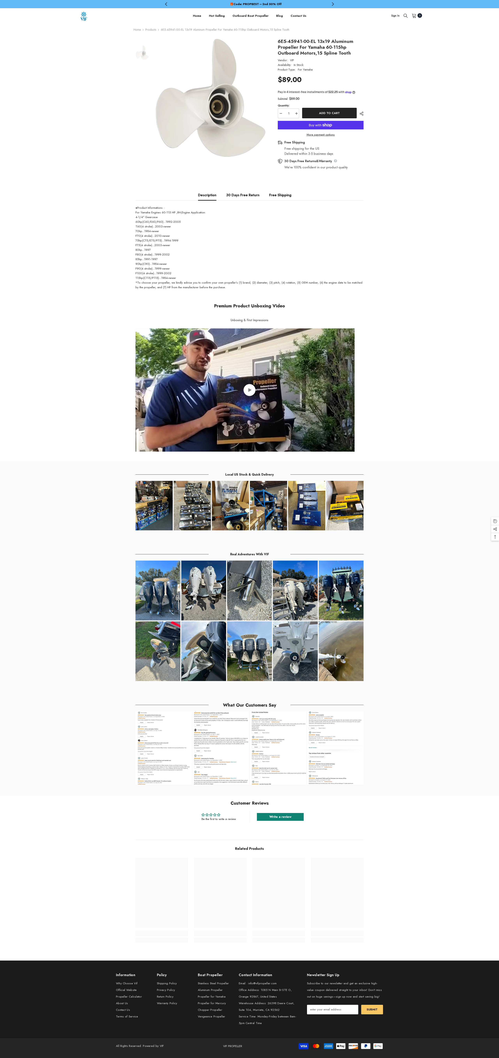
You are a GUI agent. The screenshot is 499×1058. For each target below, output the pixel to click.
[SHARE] (360, 113)
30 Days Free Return (242, 195)
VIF (292, 60)
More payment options (321, 135)
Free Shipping (280, 195)
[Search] (405, 15)
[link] (161, 933)
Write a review (280, 817)
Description (207, 195)
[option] (249, 4)
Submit (372, 1009)
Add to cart (329, 113)
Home (137, 29)
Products (150, 29)
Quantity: (283, 105)
